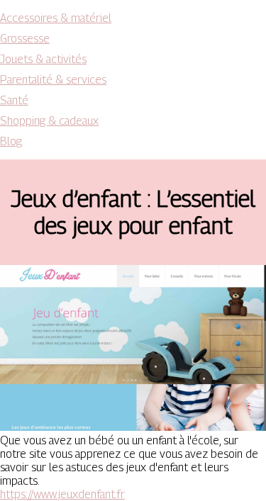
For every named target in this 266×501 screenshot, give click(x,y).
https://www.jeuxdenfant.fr (62, 494)
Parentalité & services (53, 79)
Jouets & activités (43, 59)
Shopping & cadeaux (49, 121)
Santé (14, 100)
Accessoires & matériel (55, 18)
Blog (11, 141)
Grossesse (25, 38)
